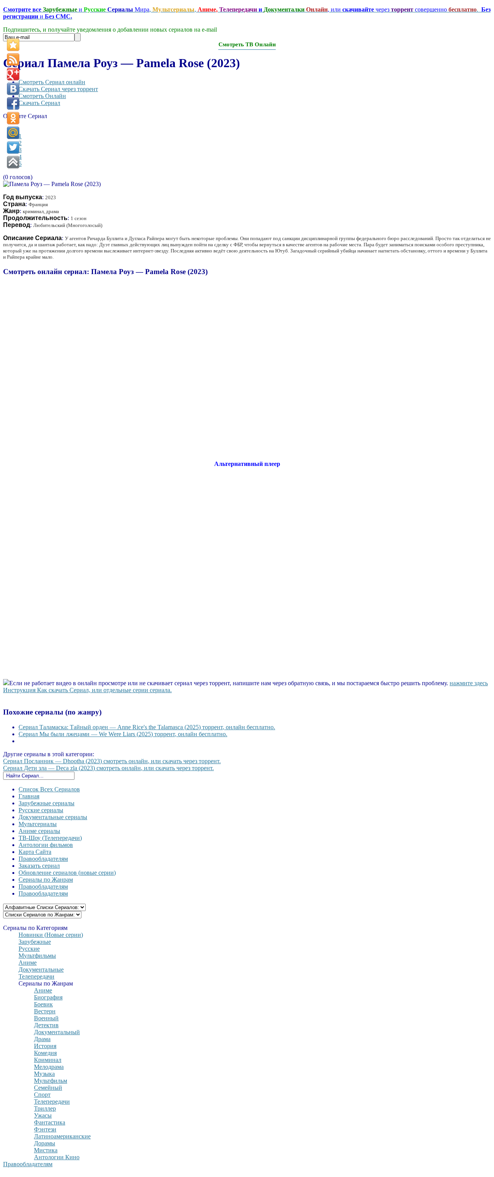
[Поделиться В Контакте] (13, 89)
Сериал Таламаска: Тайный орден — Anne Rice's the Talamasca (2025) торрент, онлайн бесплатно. (147, 727)
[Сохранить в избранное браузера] (13, 45)
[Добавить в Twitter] (13, 147)
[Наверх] (13, 162)
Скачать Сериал (39, 103)
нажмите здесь (469, 683)
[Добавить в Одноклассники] (13, 118)
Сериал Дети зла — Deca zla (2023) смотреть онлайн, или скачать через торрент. (108, 768)
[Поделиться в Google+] (13, 74)
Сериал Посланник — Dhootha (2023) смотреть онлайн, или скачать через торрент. (112, 761)
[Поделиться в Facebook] (13, 103)
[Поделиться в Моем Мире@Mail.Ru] (13, 133)
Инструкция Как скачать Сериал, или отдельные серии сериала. (87, 690)
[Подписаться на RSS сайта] (13, 59)
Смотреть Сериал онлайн (52, 82)
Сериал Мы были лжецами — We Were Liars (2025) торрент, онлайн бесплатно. (123, 734)
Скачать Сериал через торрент (58, 89)
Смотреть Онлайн (42, 96)
